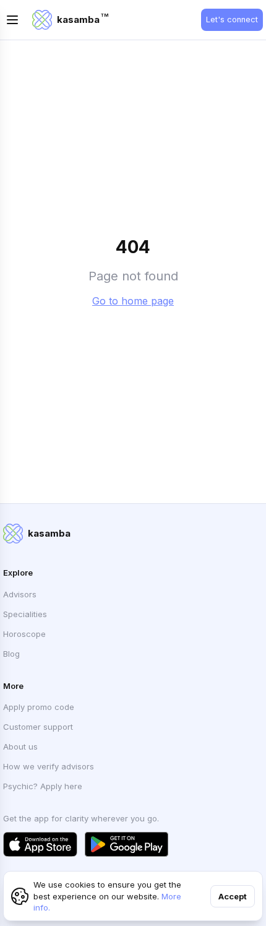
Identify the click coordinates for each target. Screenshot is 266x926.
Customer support (38, 727)
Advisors (19, 594)
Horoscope (24, 634)
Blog (11, 654)
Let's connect (232, 19)
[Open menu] (12, 19)
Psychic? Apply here (42, 786)
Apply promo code (38, 707)
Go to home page (133, 301)
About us (20, 746)
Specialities (25, 614)
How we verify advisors (48, 766)
